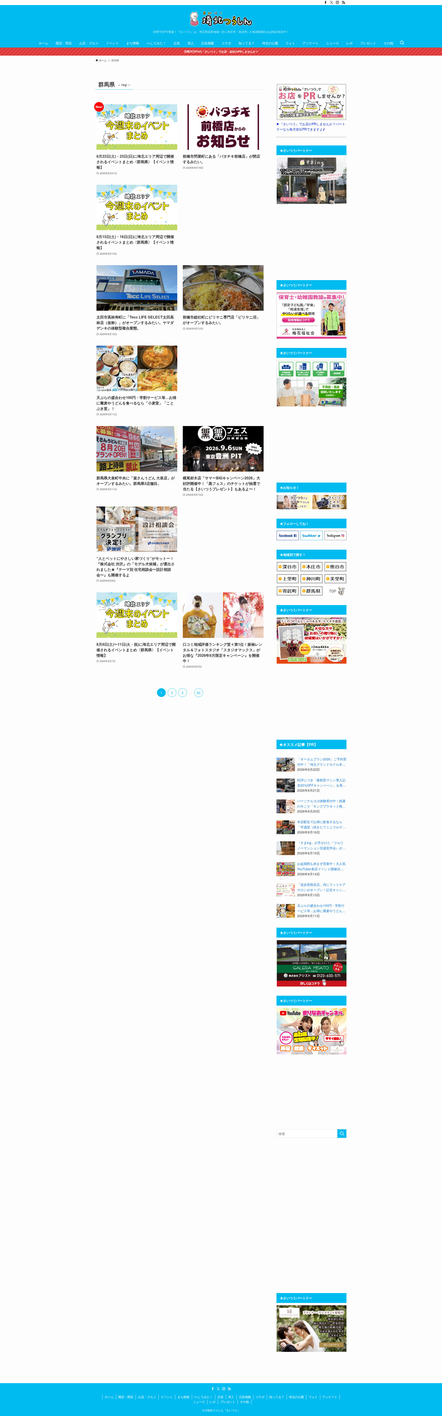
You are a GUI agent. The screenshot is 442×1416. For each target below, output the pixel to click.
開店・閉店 (125, 1397)
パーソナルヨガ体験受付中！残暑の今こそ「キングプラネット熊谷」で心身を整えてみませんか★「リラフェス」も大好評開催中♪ (321, 804)
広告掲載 (245, 1397)
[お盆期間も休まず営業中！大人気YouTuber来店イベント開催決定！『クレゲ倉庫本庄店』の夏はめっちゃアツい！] (285, 869)
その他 (244, 1401)
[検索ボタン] (402, 43)
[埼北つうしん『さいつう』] (221, 19)
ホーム (109, 1397)
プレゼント (227, 1401)
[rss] (343, 2)
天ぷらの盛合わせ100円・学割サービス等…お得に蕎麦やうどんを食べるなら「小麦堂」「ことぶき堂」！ (321, 908)
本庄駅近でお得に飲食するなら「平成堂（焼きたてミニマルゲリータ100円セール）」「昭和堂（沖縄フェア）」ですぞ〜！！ (321, 824)
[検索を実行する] (341, 1133)
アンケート (329, 1397)
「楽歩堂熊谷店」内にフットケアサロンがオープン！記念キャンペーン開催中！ (321, 887)
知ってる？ (276, 1397)
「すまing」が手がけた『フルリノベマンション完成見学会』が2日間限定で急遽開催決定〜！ (320, 845)
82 (199, 692)
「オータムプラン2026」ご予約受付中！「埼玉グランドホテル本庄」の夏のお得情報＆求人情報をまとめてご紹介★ (321, 762)
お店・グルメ (147, 1397)
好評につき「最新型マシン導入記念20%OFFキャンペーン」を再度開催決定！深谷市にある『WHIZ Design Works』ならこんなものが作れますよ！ (321, 783)
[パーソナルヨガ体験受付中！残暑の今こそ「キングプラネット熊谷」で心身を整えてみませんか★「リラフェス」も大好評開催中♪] (285, 806)
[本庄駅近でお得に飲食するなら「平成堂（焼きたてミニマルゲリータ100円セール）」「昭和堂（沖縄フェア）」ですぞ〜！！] (285, 827)
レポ (212, 1401)
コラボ (260, 1397)
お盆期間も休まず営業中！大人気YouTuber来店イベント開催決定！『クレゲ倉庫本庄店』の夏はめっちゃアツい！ (321, 866)
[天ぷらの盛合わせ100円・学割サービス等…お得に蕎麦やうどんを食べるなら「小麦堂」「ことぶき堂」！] (285, 911)
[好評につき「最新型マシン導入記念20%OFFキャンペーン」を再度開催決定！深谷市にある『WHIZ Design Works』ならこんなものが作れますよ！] (285, 785)
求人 (231, 1397)
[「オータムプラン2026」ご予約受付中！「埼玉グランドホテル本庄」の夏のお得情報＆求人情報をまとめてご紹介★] (285, 764)
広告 (221, 1397)
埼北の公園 (296, 1397)
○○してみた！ (203, 1397)
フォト (313, 1397)
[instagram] (337, 2)
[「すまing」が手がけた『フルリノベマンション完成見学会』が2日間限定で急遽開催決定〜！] (285, 848)
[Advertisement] (223, 220)
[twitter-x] (331, 2)
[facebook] (326, 2)
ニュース (199, 1401)
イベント (167, 1397)
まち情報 (183, 1397)
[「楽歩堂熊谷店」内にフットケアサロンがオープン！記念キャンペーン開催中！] (285, 890)
